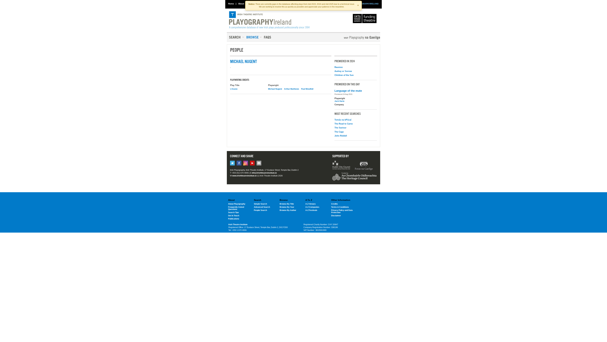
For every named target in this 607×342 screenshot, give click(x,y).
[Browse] (253, 37)
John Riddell (340, 136)
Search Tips (233, 212)
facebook (239, 163)
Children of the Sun (344, 75)
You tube (252, 163)
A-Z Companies (312, 207)
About (241, 4)
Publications (233, 219)
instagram (245, 163)
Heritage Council (354, 178)
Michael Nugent (275, 89)
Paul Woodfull (307, 89)
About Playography (236, 204)
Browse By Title (287, 204)
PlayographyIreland (269, 20)
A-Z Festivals (311, 210)
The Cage (339, 132)
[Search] (235, 37)
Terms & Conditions (340, 207)
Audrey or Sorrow (343, 71)
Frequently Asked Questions (236, 208)
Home (231, 4)
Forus (363, 165)
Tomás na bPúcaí (342, 120)
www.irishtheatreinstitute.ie (244, 176)
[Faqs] (268, 37)
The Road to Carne (343, 124)
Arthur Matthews (291, 89)
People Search (260, 210)
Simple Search (260, 204)
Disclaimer (336, 216)
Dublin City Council (341, 165)
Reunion (338, 67)
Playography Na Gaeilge (353, 37)
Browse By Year (287, 207)
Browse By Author (288, 210)
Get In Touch (233, 216)
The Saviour (340, 128)
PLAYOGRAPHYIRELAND (367, 4)
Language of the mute (348, 90)
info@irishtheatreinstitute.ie (264, 173)
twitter (232, 163)
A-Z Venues (310, 204)
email (259, 163)
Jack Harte (339, 101)
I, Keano (233, 89)
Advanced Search (262, 207)
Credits (334, 204)
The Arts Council (365, 19)
